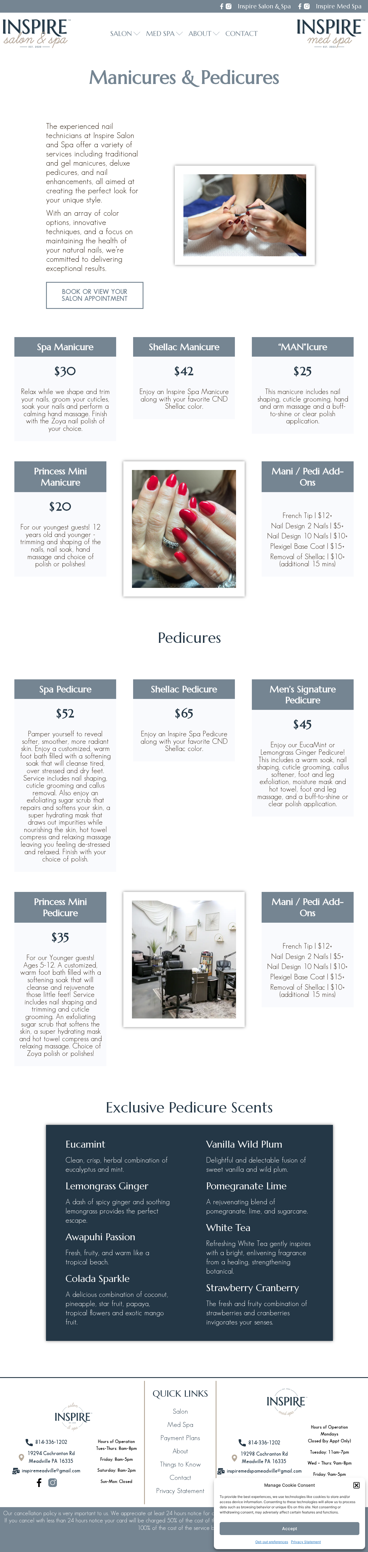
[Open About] (216, 33)
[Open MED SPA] (179, 33)
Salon (180, 1411)
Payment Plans (180, 1438)
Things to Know (180, 1464)
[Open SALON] (136, 33)
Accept (289, 1528)
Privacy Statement (306, 1542)
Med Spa (180, 1425)
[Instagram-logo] (228, 6)
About (180, 1451)
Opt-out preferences (271, 1542)
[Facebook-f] (221, 6)
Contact (180, 1478)
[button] (356, 1485)
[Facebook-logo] (39, 1483)
